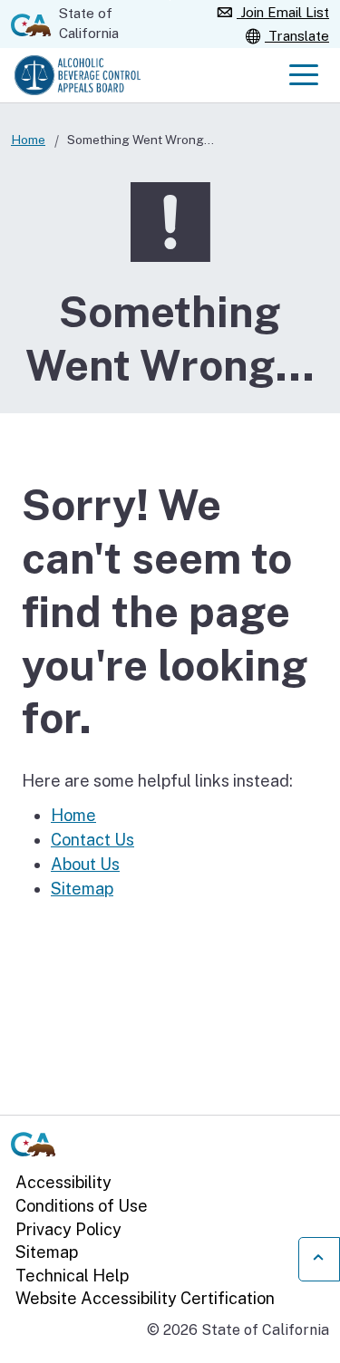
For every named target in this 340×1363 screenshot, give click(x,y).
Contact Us (92, 839)
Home (28, 139)
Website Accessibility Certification (145, 1298)
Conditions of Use (81, 1205)
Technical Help (72, 1275)
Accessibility (63, 1182)
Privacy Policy (68, 1229)
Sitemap (82, 888)
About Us (85, 864)
